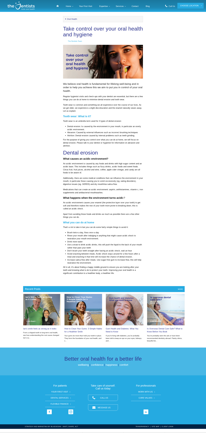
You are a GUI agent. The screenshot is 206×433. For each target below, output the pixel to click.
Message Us (104, 408)
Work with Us (145, 392)
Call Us (172, 6)
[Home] (57, 6)
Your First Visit (59, 392)
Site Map (155, 426)
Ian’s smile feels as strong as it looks (39, 329)
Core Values (145, 398)
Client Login (167, 426)
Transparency (142, 426)
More (180, 289)
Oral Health (71, 19)
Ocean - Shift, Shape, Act (64, 426)
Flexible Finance (60, 404)
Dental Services (60, 398)
